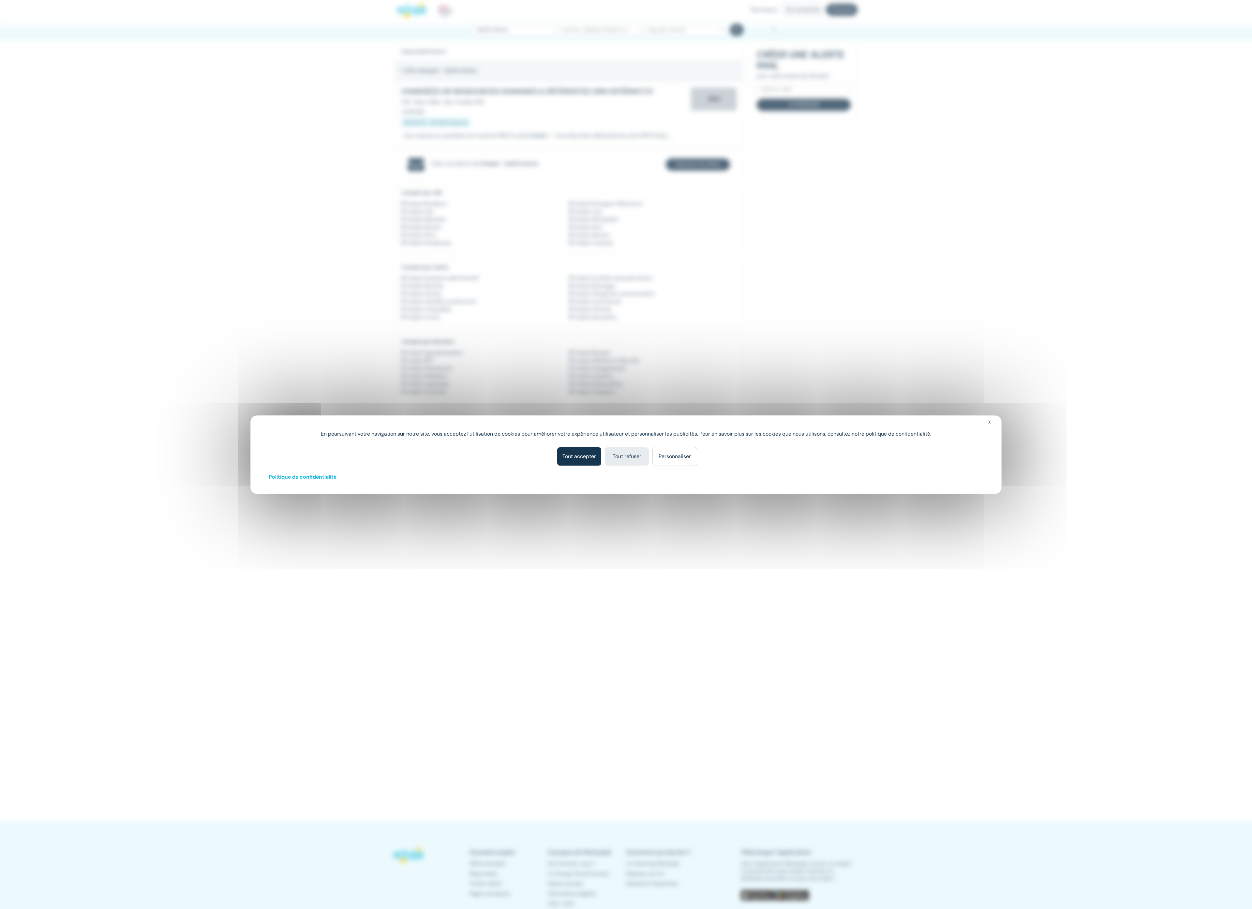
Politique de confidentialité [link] (302, 476)
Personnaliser (675, 456)
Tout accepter (579, 456)
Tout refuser (627, 456)
